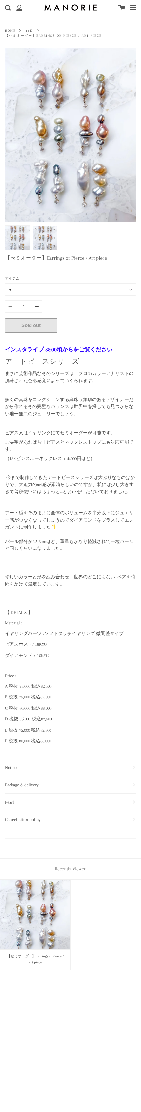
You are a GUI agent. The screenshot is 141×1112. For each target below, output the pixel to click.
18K (29, 30)
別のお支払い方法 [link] (97, 340)
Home (10, 30)
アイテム (12, 278)
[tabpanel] (70, 135)
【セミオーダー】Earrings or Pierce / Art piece (53, 35)
